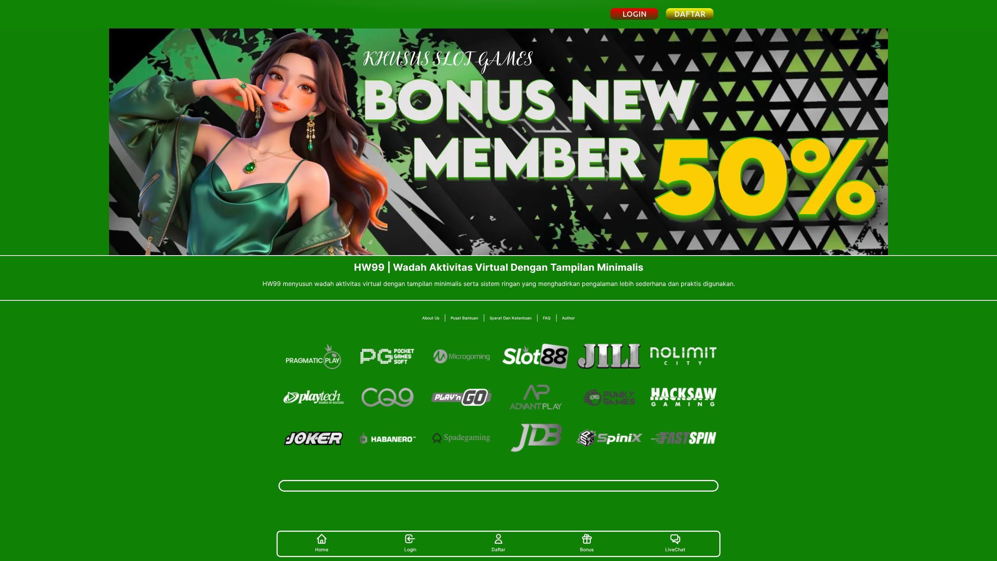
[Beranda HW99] (320, 14)
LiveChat (675, 549)
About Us (430, 318)
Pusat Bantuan (464, 318)
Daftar (498, 549)
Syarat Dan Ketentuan (511, 318)
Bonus (587, 549)
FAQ (547, 318)
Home (321, 549)
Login (410, 549)
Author (568, 318)
